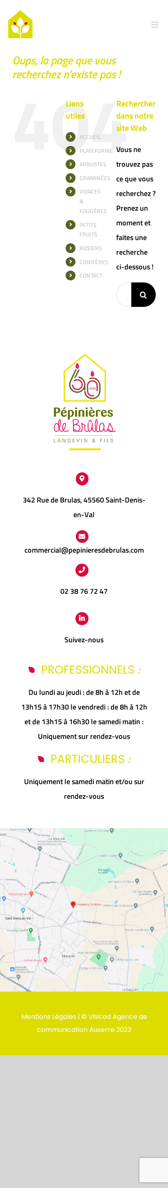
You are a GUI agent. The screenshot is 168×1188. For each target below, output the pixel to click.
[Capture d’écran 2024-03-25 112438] (84, 831)
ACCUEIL (90, 136)
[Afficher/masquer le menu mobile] (155, 24)
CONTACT (91, 275)
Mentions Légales (48, 1016)
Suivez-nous (84, 639)
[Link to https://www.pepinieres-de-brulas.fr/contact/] (82, 536)
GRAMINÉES (95, 178)
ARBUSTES (93, 164)
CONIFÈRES (94, 262)
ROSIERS (91, 248)
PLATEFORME (96, 150)
